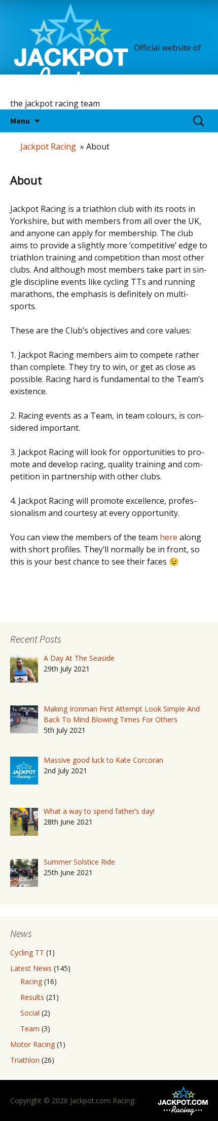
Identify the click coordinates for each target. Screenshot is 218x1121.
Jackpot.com (90, 1100)
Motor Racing (32, 1044)
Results (32, 997)
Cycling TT (27, 952)
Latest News (31, 968)
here (168, 537)
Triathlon (25, 1060)
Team (30, 1028)
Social (30, 1013)
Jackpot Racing (48, 146)
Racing (31, 981)
